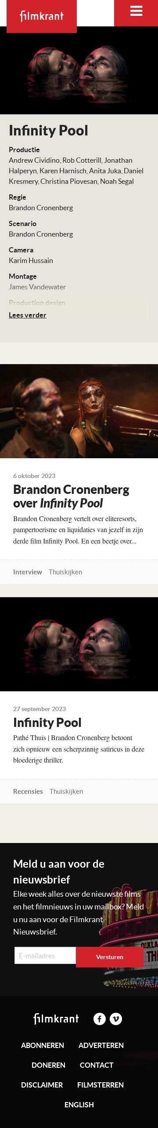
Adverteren (101, 1045)
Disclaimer (42, 1085)
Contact (97, 1065)
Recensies (28, 791)
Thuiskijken (65, 572)
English (79, 1105)
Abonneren (42, 1045)
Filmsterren (100, 1085)
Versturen (109, 956)
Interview (27, 572)
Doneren (48, 1065)
